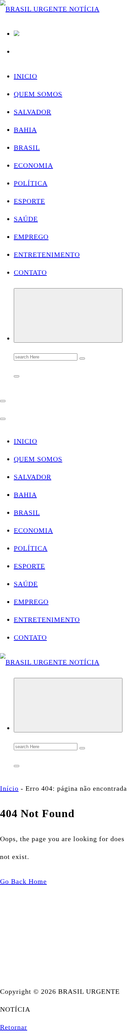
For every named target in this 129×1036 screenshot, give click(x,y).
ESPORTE (29, 201)
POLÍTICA (30, 183)
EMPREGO (31, 236)
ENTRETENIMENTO (47, 254)
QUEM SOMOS (38, 94)
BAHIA (25, 129)
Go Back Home (23, 881)
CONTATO (30, 272)
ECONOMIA (33, 165)
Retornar (13, 1027)
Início (9, 788)
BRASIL (27, 147)
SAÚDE (26, 219)
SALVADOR (32, 112)
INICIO (25, 76)
